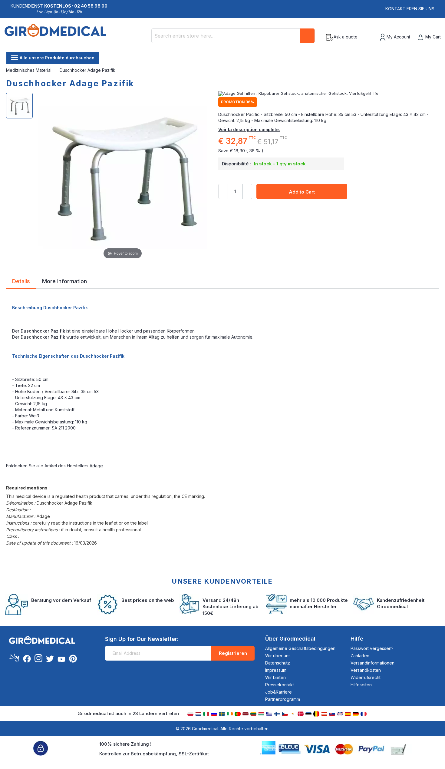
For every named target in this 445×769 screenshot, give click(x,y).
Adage (96, 465)
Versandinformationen (372, 662)
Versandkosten (366, 670)
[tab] (21, 282)
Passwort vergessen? (372, 648)
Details (21, 280)
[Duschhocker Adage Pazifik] (19, 105)
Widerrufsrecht (366, 677)
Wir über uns (278, 655)
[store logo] (55, 37)
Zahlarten (360, 655)
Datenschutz (277, 662)
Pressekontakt (279, 684)
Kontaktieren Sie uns (409, 8)
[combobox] (233, 35)
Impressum (275, 670)
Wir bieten (275, 677)
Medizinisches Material (29, 70)
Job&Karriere (278, 691)
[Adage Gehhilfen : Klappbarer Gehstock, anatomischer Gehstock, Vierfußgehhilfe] (328, 93)
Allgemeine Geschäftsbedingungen (300, 648)
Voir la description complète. (249, 129)
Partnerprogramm (282, 699)
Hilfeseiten (361, 684)
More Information (64, 280)
